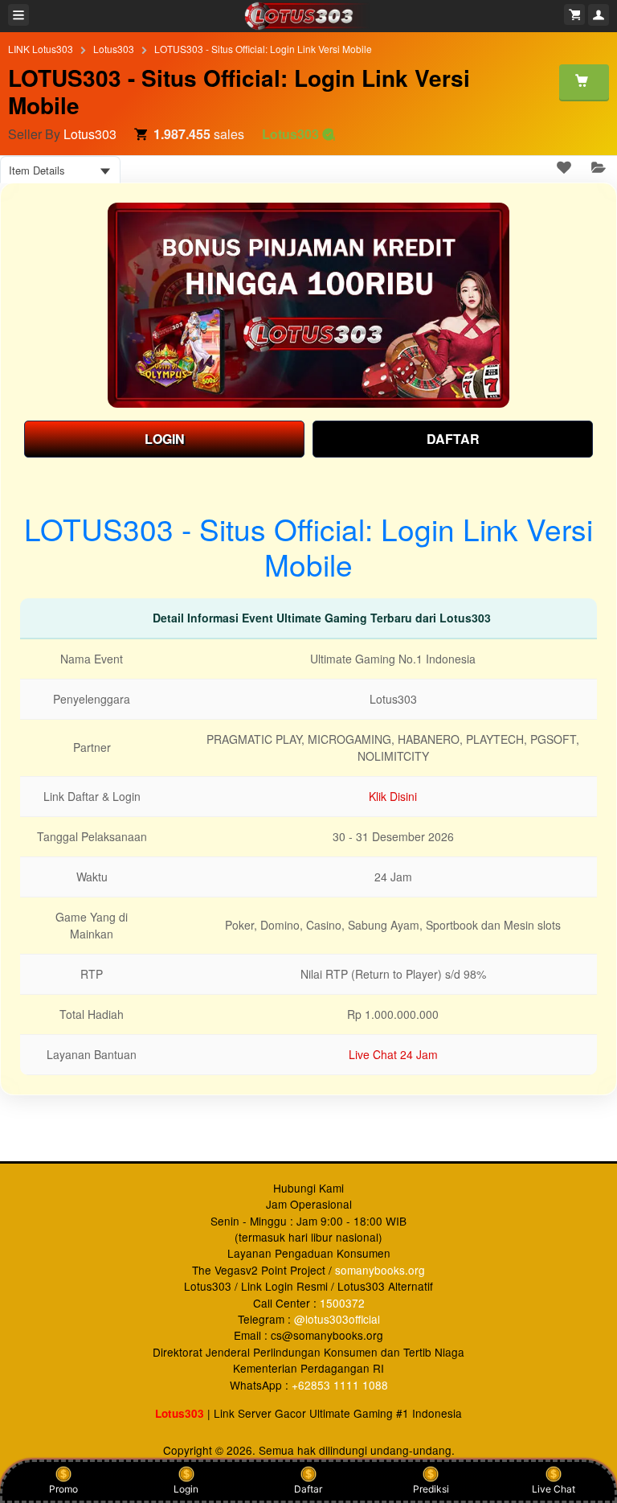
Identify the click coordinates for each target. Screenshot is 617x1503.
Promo (63, 1489)
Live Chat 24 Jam (393, 1054)
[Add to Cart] (584, 82)
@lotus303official (337, 1319)
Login (186, 1489)
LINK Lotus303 (40, 48)
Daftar (308, 1489)
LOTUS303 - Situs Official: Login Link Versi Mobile (263, 48)
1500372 (342, 1303)
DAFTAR (453, 438)
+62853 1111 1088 (340, 1385)
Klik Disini (393, 796)
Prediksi (431, 1489)
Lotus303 (113, 48)
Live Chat (553, 1489)
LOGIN (165, 438)
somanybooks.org (380, 1270)
